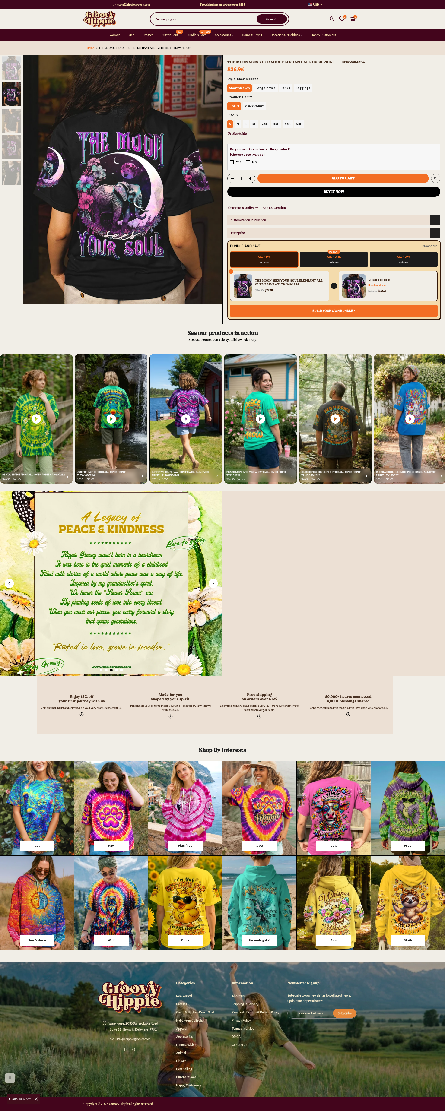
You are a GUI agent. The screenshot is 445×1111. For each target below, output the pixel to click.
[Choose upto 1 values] (247, 154)
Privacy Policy (241, 1020)
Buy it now (334, 192)
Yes (239, 162)
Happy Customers (323, 35)
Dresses (148, 35)
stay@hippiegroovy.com (133, 4)
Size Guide (239, 134)
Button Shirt (171, 34)
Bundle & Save (198, 34)
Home (90, 48)
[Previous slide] (9, 583)
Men (131, 35)
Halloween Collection (191, 1020)
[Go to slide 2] (106, 670)
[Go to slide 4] (116, 670)
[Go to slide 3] (111, 670)
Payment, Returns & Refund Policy (255, 1012)
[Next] (214, 179)
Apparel (181, 1028)
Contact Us (239, 1045)
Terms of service (243, 1028)
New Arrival (184, 996)
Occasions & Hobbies (285, 35)
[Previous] (31, 179)
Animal (181, 1053)
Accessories (222, 35)
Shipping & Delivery (242, 207)
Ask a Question (274, 207)
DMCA (236, 1036)
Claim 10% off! (20, 1099)
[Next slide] (213, 583)
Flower (181, 1061)
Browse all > (430, 246)
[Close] (36, 1099)
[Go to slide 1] (101, 670)
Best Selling (184, 1069)
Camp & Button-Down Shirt (195, 1012)
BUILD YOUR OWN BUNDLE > (334, 311)
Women (114, 35)
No (254, 162)
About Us (238, 996)
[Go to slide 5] (121, 670)
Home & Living (252, 35)
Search (271, 19)
